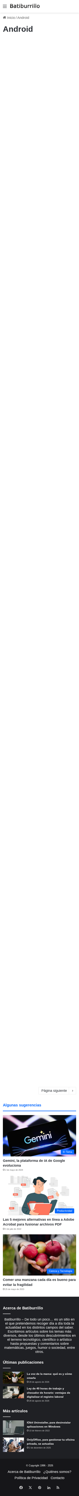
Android (9, 150)
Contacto (57, 1478)
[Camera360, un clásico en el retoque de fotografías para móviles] (39, 821)
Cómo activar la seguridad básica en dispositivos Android (36, 888)
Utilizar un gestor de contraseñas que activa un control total (36, 164)
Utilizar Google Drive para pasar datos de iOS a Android (35, 56)
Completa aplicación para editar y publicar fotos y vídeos (35, 371)
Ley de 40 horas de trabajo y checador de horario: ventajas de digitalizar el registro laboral (48, 1392)
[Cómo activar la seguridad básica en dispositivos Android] (39, 929)
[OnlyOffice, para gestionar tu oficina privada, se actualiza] (13, 1445)
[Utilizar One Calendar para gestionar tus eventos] (39, 509)
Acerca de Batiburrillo (24, 1472)
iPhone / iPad (12, 358)
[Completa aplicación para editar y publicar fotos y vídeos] (39, 413)
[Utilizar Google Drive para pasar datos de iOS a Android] (39, 97)
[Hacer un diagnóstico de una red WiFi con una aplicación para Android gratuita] (39, 1037)
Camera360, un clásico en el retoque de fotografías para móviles (38, 780)
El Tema (9, 42)
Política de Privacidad (31, 1478)
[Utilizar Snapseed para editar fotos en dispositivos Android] (39, 309)
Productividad (12, 462)
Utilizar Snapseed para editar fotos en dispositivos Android (39, 268)
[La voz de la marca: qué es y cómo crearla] (13, 1378)
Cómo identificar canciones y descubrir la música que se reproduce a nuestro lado (39, 572)
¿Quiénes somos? (57, 1472)
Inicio (10, 18)
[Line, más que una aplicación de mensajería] (39, 713)
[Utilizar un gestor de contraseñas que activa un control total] (39, 205)
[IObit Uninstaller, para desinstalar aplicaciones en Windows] (13, 1427)
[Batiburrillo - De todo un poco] (25, 6)
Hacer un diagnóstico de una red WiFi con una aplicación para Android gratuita (39, 996)
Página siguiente (54, 1091)
